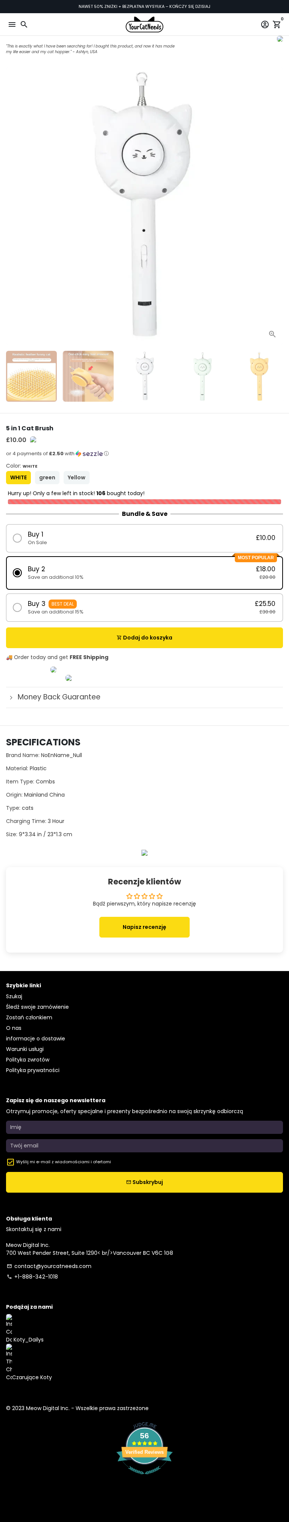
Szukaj (14, 996)
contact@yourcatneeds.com (49, 1266)
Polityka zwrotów (27, 1059)
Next (276, 206)
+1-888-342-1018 (32, 1276)
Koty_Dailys (28, 1339)
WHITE (18, 477)
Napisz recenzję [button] (144, 927)
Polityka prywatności (32, 1070)
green (47, 477)
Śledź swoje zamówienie (37, 1007)
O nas (13, 1028)
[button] (144, 456)
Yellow (76, 477)
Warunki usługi (25, 1049)
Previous (12, 206)
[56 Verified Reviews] (144, 1478)
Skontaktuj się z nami (33, 1229)
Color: (21, 466)
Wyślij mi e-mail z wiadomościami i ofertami (63, 1162)
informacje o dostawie (35, 1038)
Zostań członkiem (29, 1017)
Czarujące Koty (32, 1377)
